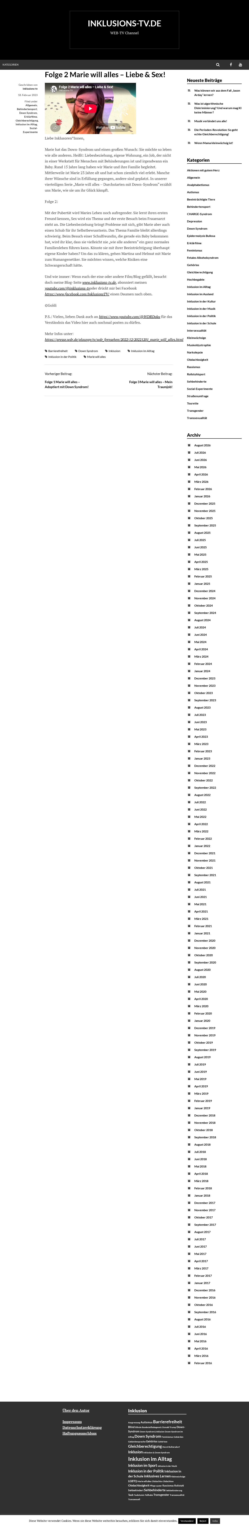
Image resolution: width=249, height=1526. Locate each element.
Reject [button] (203, 1521)
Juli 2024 (200, 627)
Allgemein (31, 105)
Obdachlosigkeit (197, 359)
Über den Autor (76, 1410)
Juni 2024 (200, 634)
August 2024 (202, 620)
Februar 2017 (203, 1275)
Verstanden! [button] (187, 1521)
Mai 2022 (200, 816)
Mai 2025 (200, 554)
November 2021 (204, 860)
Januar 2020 (202, 1020)
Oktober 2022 (203, 780)
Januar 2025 (202, 583)
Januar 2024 (202, 671)
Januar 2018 (202, 1195)
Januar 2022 (202, 845)
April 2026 (201, 474)
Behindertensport (27, 109)
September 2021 (205, 875)
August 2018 (202, 1144)
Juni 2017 (200, 1246)
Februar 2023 (203, 751)
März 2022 (201, 831)
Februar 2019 (203, 1100)
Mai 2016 (200, 1341)
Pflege (153, 1485)
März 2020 (201, 1006)
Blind (131, 1427)
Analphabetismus (198, 184)
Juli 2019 (200, 1064)
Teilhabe (149, 1495)
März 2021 (201, 918)
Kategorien (11, 64)
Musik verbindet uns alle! (210, 121)
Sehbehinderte (197, 381)
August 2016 (202, 1319)
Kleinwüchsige (196, 337)
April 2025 (201, 561)
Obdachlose (168, 1481)
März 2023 (201, 744)
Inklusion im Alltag (26, 124)
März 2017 (201, 1268)
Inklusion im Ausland (200, 294)
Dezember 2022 (204, 765)
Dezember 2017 (204, 1202)
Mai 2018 (200, 1166)
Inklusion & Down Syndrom (156, 1452)
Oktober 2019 (203, 1042)
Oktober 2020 (203, 955)
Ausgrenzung (134, 1422)
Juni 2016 (200, 1334)
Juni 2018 (200, 1159)
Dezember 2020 (204, 940)
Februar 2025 (203, 576)
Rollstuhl (179, 1485)
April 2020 (201, 998)
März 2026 (201, 481)
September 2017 (205, 1224)
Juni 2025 (200, 547)
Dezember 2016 (204, 1290)
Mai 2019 (200, 1079)
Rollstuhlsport (196, 374)
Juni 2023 (200, 722)
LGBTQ (132, 1481)
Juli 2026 (200, 452)
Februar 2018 (203, 1188)
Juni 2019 (200, 1071)
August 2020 (202, 969)
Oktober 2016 (203, 1304)
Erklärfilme (30, 116)
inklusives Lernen (157, 1476)
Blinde (138, 1427)
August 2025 (202, 532)
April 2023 (201, 736)
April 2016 (201, 1348)
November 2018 (204, 1122)
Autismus (193, 192)
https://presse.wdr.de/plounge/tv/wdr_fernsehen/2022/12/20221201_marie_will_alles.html (114, 339)
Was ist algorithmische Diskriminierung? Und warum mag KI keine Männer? (218, 108)
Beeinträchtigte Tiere (201, 199)
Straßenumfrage (198, 396)
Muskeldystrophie (199, 345)
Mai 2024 (200, 642)
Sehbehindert (135, 1490)
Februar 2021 (203, 926)
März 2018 (201, 1181)
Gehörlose (162, 1441)
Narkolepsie (195, 352)
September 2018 (205, 1137)
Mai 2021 (200, 904)
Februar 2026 (203, 489)
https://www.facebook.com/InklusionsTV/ (77, 294)
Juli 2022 (200, 802)
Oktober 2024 (203, 605)
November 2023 (204, 685)
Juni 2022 (200, 809)
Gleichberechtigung (27, 120)
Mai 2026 (200, 467)
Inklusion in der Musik (201, 308)
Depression (194, 221)
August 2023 (202, 707)
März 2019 (201, 1093)
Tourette (193, 403)
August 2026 (202, 445)
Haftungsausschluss (80, 1433)
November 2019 (204, 1035)
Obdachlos (157, 1481)
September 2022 (205, 787)
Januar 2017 (202, 1283)
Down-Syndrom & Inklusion (152, 1431)
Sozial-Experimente (200, 388)
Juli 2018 (200, 1151)
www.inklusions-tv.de (99, 282)
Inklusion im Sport (142, 1465)
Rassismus (193, 367)
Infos (215, 1521)
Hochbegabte (196, 279)
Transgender (195, 410)
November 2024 (204, 598)
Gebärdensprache (136, 1441)
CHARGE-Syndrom (199, 214)
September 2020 (205, 962)
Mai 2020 (200, 991)
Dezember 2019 (204, 1028)
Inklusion (114, 351)
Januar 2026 (202, 496)
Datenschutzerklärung (82, 1427)
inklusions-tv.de (124, 23)
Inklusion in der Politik (62, 356)
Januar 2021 (202, 933)
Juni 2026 (200, 459)
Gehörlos (193, 265)
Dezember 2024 (204, 591)
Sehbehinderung (174, 1490)
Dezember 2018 (204, 1115)
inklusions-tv (30, 88)
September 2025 (205, 525)
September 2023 (205, 700)
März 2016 (201, 1355)
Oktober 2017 (203, 1217)
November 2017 (204, 1210)
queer (159, 1485)
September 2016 (205, 1312)
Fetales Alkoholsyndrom (202, 257)
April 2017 (201, 1261)
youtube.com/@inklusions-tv (67, 288)
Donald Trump (169, 1427)
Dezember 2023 (204, 678)
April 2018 (201, 1173)
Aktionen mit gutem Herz (203, 170)
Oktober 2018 (203, 1130)
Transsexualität (197, 418)
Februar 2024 (203, 663)
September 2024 (205, 612)
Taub (130, 1494)
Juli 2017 (200, 1239)
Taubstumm (139, 1495)
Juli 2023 (200, 714)
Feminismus (194, 250)
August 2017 (202, 1232)
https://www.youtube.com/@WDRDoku (129, 316)
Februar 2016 (203, 1363)
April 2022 (201, 824)
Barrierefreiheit (58, 351)
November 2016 (204, 1297)
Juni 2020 (200, 984)
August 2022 (202, 795)
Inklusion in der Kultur (201, 301)
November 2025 (204, 510)
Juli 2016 (200, 1326)
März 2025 (201, 569)
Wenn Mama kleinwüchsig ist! (213, 143)
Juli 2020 (200, 977)
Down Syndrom (28, 112)
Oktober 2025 (203, 518)
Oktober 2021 (203, 867)
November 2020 (204, 947)
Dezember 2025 (204, 503)
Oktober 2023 (203, 693)
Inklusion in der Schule (201, 323)
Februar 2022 (203, 838)
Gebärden (178, 1437)
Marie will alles (96, 356)
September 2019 (205, 1049)
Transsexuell (134, 1499)
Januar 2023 (202, 758)
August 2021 (202, 882)
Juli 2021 (200, 889)
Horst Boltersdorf (171, 1447)
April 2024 (201, 649)
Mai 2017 (200, 1253)
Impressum (72, 1421)
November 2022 (204, 773)
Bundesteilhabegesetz (152, 1427)
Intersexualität (196, 330)
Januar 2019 (202, 1108)
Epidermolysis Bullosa (201, 235)
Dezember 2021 (204, 853)
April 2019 (201, 1086)
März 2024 (201, 656)
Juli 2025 (200, 540)
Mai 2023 (200, 729)
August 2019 (202, 1057)
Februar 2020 (203, 1013)
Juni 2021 (200, 896)
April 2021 (201, 911)
